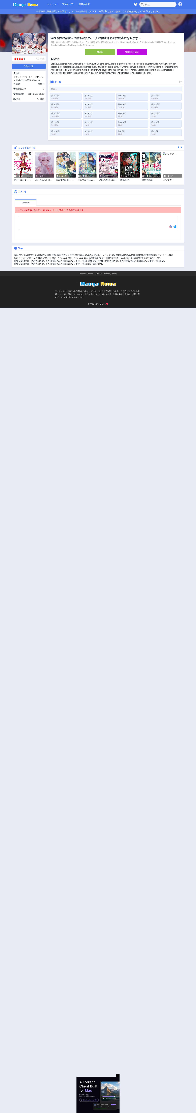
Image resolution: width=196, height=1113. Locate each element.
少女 (37, 77)
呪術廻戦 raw (150, 255)
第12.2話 (89, 122)
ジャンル (51, 4)
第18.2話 (55, 95)
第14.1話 (122, 113)
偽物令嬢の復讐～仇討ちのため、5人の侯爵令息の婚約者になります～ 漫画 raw (52, 264)
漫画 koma (97, 264)
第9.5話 (154, 131)
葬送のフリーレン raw (104, 255)
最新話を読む (132, 52)
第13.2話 (155, 113)
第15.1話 (155, 104)
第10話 (121, 131)
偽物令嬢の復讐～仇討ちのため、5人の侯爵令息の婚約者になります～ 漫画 (50, 261)
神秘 (27, 80)
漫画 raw (18, 255)
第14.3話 (55, 113)
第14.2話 (89, 113)
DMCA (99, 273)
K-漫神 (70, 255)
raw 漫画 (79, 255)
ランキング (67, 4)
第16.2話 (55, 104)
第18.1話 (89, 95)
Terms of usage (86, 273)
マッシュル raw (64, 258)
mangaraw (28, 255)
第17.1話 (155, 95)
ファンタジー (28, 77)
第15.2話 (122, 104)
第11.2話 (155, 122)
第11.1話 (55, 131)
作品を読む (29, 66)
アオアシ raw (49, 258)
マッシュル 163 (80, 258)
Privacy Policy (110, 273)
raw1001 (89, 255)
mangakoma (137, 255)
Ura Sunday (34, 80)
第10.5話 (89, 131)
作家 (101, 52)
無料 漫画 (51, 255)
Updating (20, 80)
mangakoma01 (123, 255)
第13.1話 (55, 122)
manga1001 (40, 255)
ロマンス (17, 77)
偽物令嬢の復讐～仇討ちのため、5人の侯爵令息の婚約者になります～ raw (124, 258)
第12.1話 (122, 122)
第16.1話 (89, 104)
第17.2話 (122, 95)
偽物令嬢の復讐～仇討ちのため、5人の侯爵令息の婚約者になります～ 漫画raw (126, 261)
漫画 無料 (61, 255)
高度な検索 (84, 4)
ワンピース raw (165, 255)
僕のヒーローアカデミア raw (28, 258)
